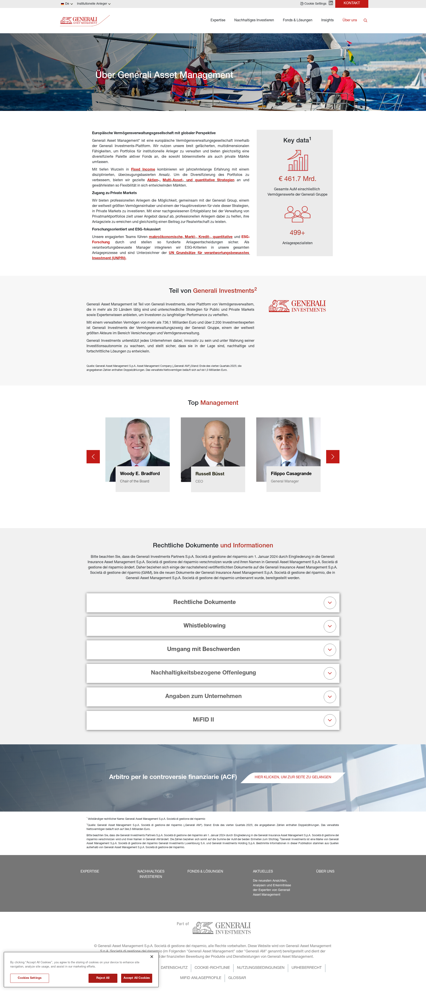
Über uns (350, 20)
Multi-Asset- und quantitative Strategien (198, 180)
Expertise (218, 20)
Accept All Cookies (137, 978)
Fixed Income (143, 170)
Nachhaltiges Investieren (254, 20)
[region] (81, 969)
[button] (313, 4)
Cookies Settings (29, 978)
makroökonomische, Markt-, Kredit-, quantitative (191, 237)
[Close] (152, 957)
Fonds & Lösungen (297, 20)
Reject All (102, 978)
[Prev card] (93, 456)
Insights (327, 20)
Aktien (152, 180)
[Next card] (332, 456)
